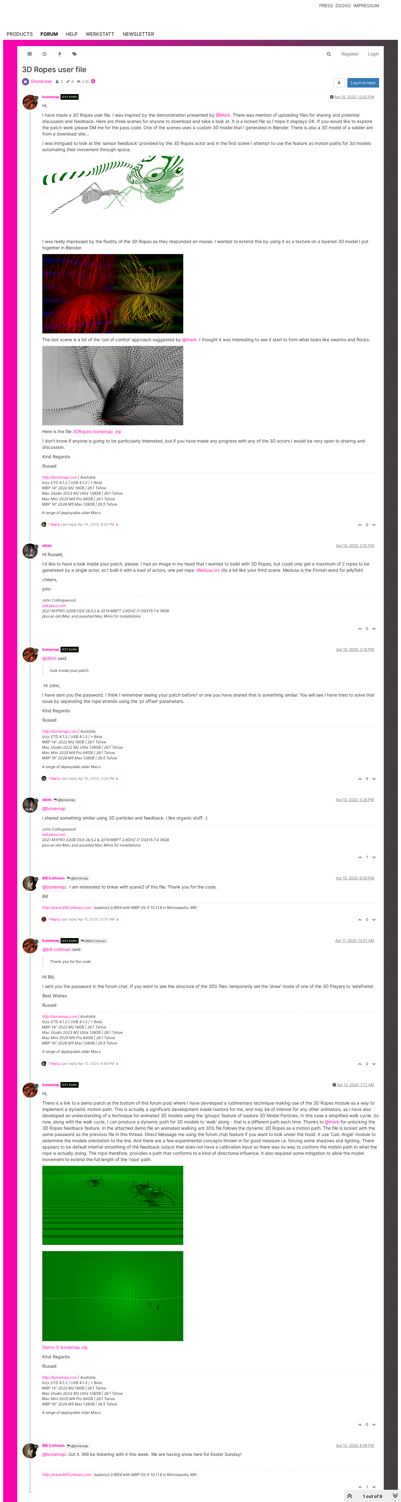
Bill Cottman (53, 878)
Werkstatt (100, 34)
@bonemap (66, 800)
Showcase (41, 81)
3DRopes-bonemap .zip (97, 431)
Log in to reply (363, 82)
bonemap (51, 96)
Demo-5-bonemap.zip (65, 1347)
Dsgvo (343, 5)
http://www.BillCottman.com (66, 907)
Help (72, 34)
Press (326, 5)
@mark (189, 339)
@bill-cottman (56, 949)
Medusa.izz (208, 570)
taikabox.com (53, 605)
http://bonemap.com (59, 477)
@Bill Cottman (95, 941)
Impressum (366, 5)
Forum (49, 34)
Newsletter (138, 34)
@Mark (223, 115)
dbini (46, 545)
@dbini (49, 658)
